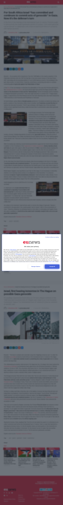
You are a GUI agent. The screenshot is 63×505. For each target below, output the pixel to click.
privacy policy (51, 261)
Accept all (52, 266)
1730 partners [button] (13, 249)
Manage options (35, 266)
